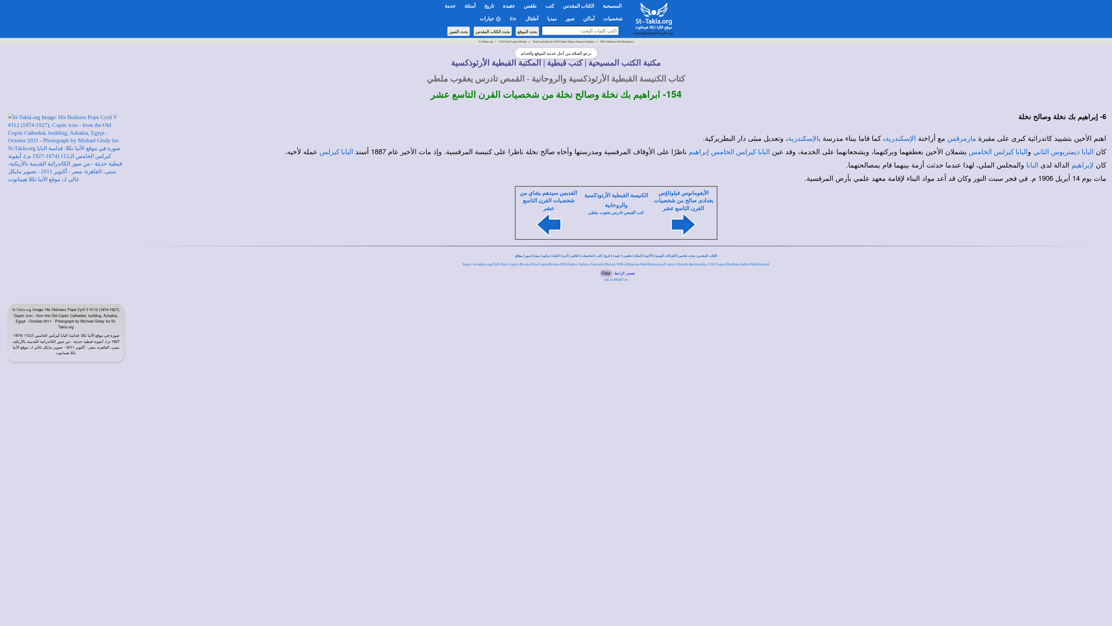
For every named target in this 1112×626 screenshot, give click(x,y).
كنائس (574, 255)
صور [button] (570, 18)
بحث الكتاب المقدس (492, 31)
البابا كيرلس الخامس (998, 152)
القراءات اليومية (665, 255)
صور (528, 255)
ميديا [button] (552, 18)
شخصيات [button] (614, 18)
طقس (627, 255)
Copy (606, 273)
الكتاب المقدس (707, 255)
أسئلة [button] (470, 6)
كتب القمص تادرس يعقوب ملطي (616, 212)
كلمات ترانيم (550, 255)
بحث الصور (458, 31)
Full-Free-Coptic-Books (513, 41)
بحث (692, 255)
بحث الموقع (527, 31)
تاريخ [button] (489, 6)
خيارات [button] (487, 18)
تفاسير (682, 255)
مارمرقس (961, 138)
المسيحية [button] (612, 6)
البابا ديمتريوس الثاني (1063, 152)
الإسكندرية (900, 138)
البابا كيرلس (336, 152)
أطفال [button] (532, 18)
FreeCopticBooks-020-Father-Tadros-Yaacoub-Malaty (563, 41)
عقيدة (617, 255)
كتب (598, 255)
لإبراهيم (1082, 165)
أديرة (564, 255)
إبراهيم (699, 152)
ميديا (537, 255)
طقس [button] (530, 6)
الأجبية (648, 255)
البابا (1032, 165)
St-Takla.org (486, 41)
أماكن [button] (589, 18)
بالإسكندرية (804, 138)
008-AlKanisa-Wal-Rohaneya (617, 41)
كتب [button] (550, 6)
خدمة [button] (450, 6)
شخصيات (587, 255)
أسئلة (638, 255)
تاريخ (607, 255)
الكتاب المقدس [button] (578, 6)
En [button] (513, 18)
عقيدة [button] (509, 6)
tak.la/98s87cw (616, 279)
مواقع (519, 255)
